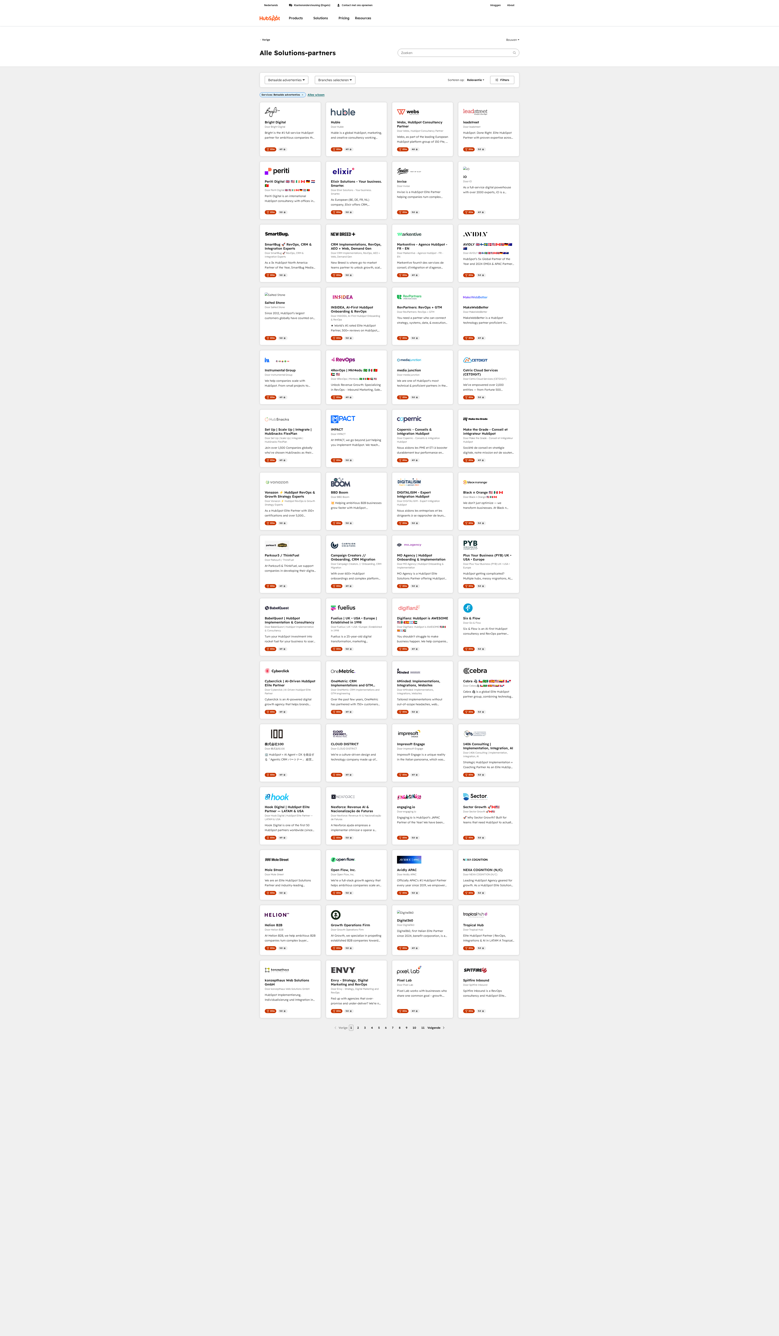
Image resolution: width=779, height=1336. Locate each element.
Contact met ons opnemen (357, 5)
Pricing (344, 18)
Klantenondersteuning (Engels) (312, 5)
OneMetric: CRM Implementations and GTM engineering (352, 683)
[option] (285, 80)
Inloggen (495, 5)
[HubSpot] (270, 18)
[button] (512, 39)
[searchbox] (458, 53)
